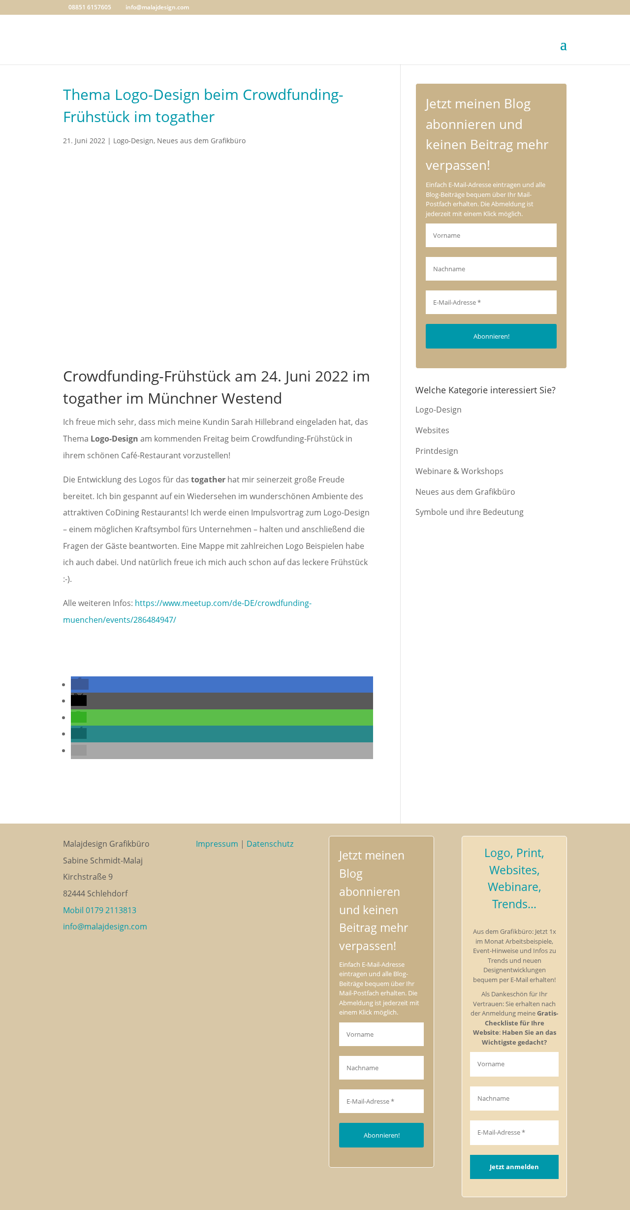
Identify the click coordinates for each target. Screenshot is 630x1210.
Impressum (217, 843)
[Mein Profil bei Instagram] (231, 881)
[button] (80, 684)
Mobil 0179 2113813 (99, 910)
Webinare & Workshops (459, 471)
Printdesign (436, 451)
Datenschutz (270, 843)
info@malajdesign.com (105, 926)
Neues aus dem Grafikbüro (201, 140)
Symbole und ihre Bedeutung (469, 512)
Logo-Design (133, 140)
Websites (432, 430)
